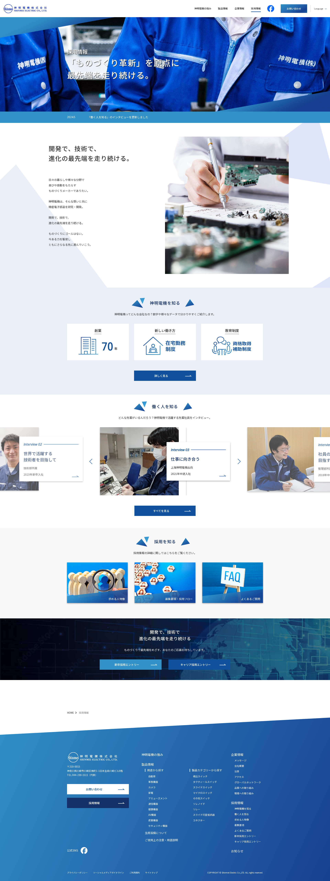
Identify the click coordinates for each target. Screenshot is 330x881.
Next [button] (239, 461)
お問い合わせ (294, 8)
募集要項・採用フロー (179, 599)
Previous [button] (91, 461)
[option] (165, 459)
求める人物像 (116, 599)
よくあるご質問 (250, 599)
